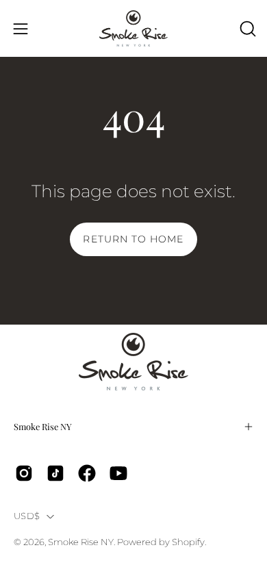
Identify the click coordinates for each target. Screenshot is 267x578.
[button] (246, 28)
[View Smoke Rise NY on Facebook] (87, 473)
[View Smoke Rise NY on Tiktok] (55, 473)
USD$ (27, 516)
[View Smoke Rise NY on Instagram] (24, 473)
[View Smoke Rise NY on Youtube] (118, 473)
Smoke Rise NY (43, 426)
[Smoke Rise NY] (133, 28)
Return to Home (133, 239)
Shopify (188, 542)
